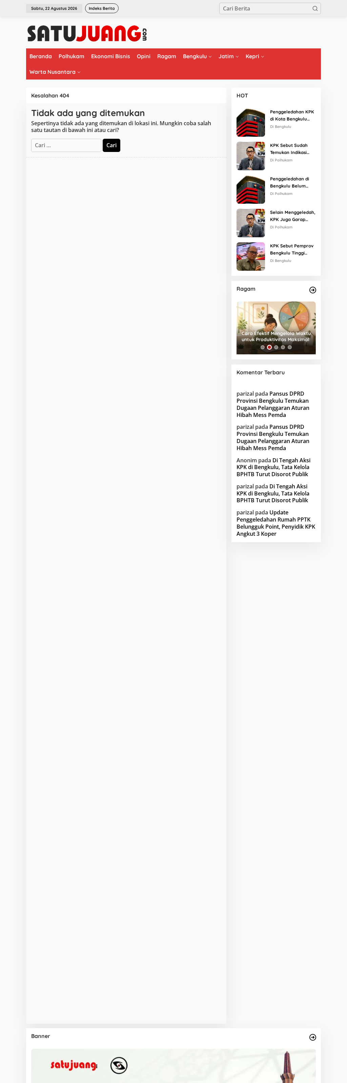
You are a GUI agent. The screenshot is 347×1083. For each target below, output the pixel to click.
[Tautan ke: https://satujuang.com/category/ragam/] (313, 290)
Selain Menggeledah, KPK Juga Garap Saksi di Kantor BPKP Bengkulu (292, 216)
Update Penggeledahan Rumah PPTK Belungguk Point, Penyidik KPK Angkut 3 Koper (276, 523)
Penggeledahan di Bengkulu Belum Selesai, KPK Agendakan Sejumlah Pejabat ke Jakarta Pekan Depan (293, 183)
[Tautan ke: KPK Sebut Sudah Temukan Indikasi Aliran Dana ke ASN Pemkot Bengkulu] (251, 155)
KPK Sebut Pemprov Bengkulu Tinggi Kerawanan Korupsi (291, 250)
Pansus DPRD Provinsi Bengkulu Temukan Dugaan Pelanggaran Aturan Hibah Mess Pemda (273, 404)
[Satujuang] (87, 33)
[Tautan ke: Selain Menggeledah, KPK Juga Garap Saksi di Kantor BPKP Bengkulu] (251, 222)
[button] (315, 8)
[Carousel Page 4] (283, 347)
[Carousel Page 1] (263, 347)
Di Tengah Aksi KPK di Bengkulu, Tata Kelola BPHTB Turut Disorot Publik (273, 467)
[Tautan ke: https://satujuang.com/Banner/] (313, 1037)
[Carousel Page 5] (290, 347)
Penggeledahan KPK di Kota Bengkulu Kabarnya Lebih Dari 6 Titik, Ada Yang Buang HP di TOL (292, 116)
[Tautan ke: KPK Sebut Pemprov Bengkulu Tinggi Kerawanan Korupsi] (251, 256)
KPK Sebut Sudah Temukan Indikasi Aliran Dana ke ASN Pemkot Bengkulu (291, 149)
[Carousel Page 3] (276, 347)
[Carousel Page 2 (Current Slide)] (269, 347)
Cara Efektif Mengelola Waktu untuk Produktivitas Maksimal (276, 336)
